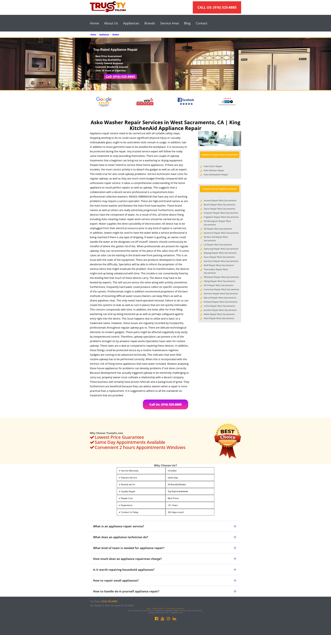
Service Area (169, 23)
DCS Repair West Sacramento (218, 285)
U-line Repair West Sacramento (219, 305)
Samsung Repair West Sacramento (221, 248)
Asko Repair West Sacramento (219, 318)
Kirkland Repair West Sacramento (220, 301)
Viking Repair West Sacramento (219, 281)
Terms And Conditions (175, 608)
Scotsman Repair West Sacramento (221, 289)
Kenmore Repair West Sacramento (221, 232)
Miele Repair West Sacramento (219, 314)
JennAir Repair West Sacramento (220, 310)
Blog (187, 23)
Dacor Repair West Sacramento (219, 208)
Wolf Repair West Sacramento (219, 265)
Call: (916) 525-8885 (120, 76)
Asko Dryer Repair (213, 166)
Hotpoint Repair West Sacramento (221, 212)
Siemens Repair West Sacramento (221, 293)
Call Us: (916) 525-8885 (165, 404)
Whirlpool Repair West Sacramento (221, 276)
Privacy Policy (157, 608)
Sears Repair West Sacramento (219, 256)
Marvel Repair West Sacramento (220, 297)
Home (94, 23)
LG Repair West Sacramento (218, 244)
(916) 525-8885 (225, 7)
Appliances (131, 23)
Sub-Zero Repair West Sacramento (221, 261)
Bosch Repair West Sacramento (219, 204)
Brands (149, 23)
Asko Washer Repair (214, 170)
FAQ (148, 608)
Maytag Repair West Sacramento (220, 252)
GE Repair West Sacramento (218, 228)
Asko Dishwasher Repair (216, 174)
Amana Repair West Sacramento (220, 200)
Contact (201, 23)
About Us (111, 23)
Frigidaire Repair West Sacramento (221, 216)
